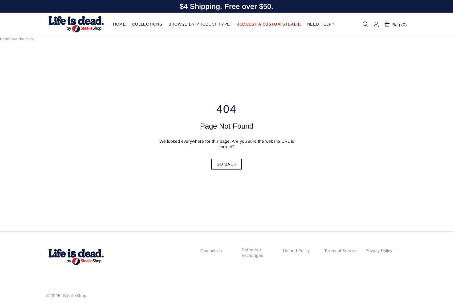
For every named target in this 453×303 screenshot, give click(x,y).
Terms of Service (340, 250)
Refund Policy (296, 250)
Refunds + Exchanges (252, 252)
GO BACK (227, 164)
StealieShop (75, 24)
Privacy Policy (378, 250)
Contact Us (211, 250)
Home (4, 39)
